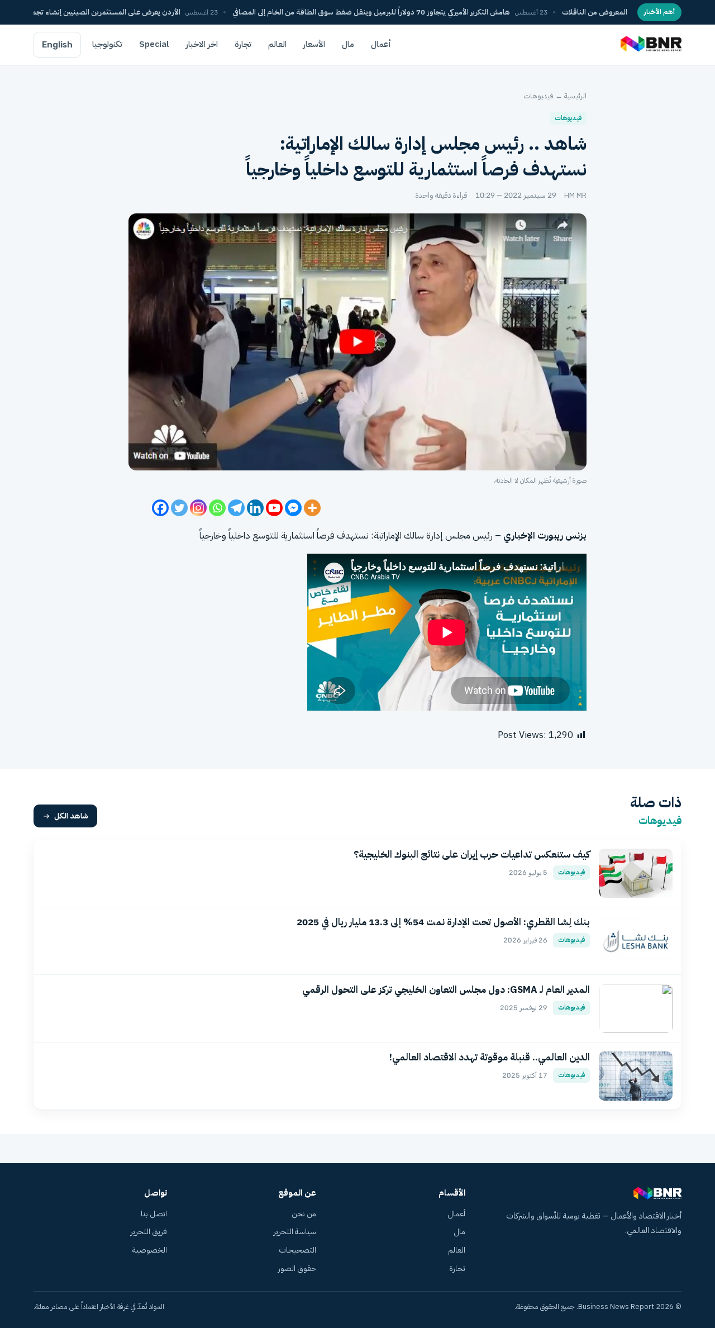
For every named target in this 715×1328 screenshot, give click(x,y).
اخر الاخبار (202, 44)
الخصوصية (149, 1250)
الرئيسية (575, 96)
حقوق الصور (297, 1268)
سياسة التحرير (295, 1231)
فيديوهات (538, 96)
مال (348, 44)
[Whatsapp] (217, 507)
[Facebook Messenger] (293, 507)
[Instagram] (198, 507)
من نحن (304, 1214)
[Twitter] (179, 507)
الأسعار (314, 44)
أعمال (381, 44)
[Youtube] (274, 507)
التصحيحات (297, 1250)
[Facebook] (160, 507)
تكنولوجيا (107, 44)
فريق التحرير (149, 1231)
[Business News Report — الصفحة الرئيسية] (649, 44)
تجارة (243, 44)
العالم (277, 44)
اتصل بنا (154, 1214)
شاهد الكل (71, 816)
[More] (312, 507)
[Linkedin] (255, 507)
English (57, 45)
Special (154, 44)
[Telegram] (236, 507)
